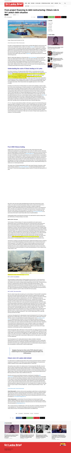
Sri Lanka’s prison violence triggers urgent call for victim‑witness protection (55, 48)
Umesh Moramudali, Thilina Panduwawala (16, 388)
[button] (64, 3)
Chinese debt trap (26, 413)
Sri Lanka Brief (50, 49)
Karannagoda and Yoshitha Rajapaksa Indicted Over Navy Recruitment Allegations (58, 59)
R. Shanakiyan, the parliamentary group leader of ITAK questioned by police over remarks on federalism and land (58, 66)
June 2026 (50, 26)
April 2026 (50, 29)
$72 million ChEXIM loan (24, 166)
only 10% (43, 95)
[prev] (64, 6)
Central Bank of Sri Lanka (35, 73)
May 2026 (50, 27)
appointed (29, 53)
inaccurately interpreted (37, 211)
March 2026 (50, 30)
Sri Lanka (31, 413)
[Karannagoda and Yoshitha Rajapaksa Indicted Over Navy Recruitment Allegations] (50, 59)
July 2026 (50, 24)
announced (32, 46)
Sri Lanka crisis (36, 413)
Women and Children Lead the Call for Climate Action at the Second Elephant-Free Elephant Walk (58, 53)
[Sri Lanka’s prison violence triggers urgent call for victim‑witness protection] (55, 40)
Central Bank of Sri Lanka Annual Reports (31, 236)
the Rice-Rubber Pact (30, 153)
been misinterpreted (33, 57)
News (54, 57)
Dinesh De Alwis (26, 274)
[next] (65, 6)
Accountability (21, 413)
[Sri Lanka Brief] (5, 17)
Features (6, 14)
